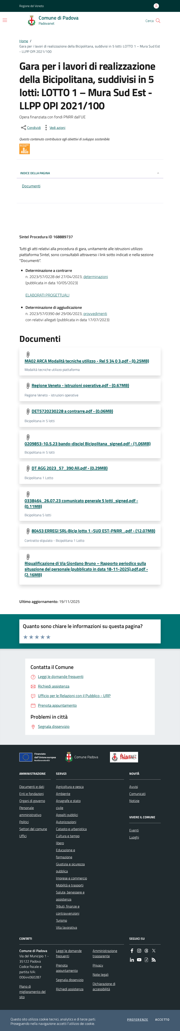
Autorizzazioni (66, 821)
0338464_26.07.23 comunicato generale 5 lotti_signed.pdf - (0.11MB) (81, 503)
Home (23, 41)
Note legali (100, 974)
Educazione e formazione (65, 853)
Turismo (61, 920)
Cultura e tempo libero (67, 839)
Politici (24, 821)
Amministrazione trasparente (105, 953)
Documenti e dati (31, 786)
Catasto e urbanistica (71, 828)
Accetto (162, 1019)
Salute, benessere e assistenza (70, 896)
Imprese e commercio (71, 878)
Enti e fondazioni (31, 793)
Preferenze (137, 1019)
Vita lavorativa (66, 927)
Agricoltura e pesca (70, 786)
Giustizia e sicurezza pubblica (70, 867)
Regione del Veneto (31, 6)
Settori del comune (33, 828)
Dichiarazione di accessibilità (104, 986)
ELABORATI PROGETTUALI (47, 295)
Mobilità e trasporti (69, 885)
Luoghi (134, 837)
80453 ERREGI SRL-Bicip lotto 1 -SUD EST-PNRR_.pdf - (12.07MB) (93, 531)
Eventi (134, 830)
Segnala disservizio (69, 979)
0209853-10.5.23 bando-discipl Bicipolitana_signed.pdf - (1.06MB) (88, 444)
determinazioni (95, 277)
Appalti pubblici (67, 814)
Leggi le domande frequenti (69, 953)
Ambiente (63, 793)
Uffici (23, 836)
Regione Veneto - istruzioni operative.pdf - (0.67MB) (80, 385)
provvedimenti (95, 314)
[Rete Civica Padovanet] (125, 757)
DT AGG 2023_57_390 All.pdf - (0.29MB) (70, 468)
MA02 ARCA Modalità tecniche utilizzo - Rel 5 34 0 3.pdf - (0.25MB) (87, 361)
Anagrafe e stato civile (68, 804)
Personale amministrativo (30, 811)
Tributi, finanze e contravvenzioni (67, 910)
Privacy (98, 965)
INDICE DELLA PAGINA (35, 173)
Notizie (134, 800)
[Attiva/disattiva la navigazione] (4, 20)
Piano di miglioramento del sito (32, 992)
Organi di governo (32, 800)
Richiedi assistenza (69, 989)
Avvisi (133, 786)
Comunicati (137, 793)
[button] (158, 20)
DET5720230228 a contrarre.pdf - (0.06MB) (72, 411)
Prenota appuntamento (67, 968)
